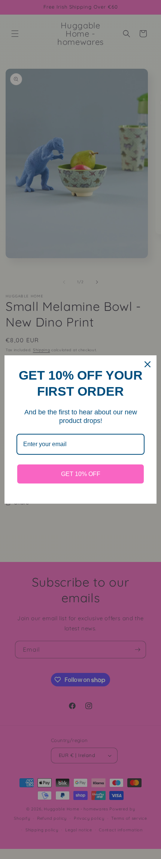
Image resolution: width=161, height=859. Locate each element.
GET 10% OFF (80, 474)
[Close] (148, 364)
